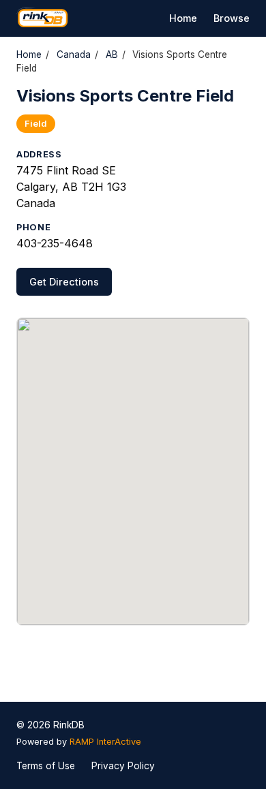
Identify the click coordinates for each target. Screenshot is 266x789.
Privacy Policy (123, 765)
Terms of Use (45, 765)
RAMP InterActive (105, 742)
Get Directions (64, 282)
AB (112, 54)
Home (183, 18)
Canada (74, 54)
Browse (231, 18)
